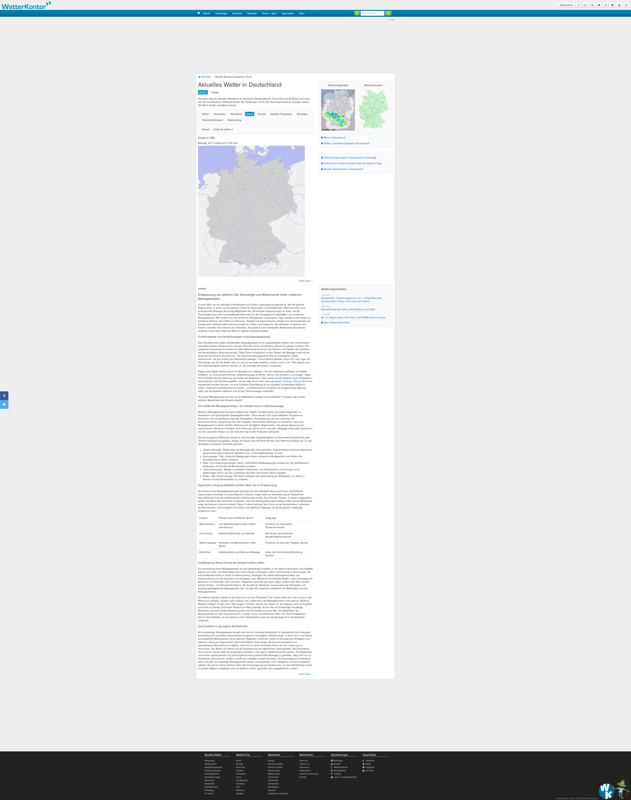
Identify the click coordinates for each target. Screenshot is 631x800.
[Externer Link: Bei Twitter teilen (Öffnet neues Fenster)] (4, 404)
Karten (202, 92)
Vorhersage (221, 13)
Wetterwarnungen (213, 777)
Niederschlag (234, 120)
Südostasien (273, 786)
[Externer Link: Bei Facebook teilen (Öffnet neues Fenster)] (4, 395)
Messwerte (209, 783)
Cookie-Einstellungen (309, 773)
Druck (250, 114)
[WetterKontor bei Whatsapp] (626, 4)
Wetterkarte (210, 760)
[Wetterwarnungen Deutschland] (373, 109)
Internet (337, 763)
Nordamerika (274, 770)
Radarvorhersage (212, 770)
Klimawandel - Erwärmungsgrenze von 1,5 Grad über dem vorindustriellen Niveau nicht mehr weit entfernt (351, 299)
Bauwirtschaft (340, 770)
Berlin (238, 760)
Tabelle (215, 92)
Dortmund (240, 767)
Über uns (303, 760)
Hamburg (240, 783)
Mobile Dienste (340, 767)
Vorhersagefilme (212, 773)
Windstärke (236, 114)
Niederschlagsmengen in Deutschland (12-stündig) (349, 157)
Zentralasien (273, 783)
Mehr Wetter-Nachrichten (336, 322)
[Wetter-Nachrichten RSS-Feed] (592, 4)
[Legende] (578, 4)
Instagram (370, 767)
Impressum (304, 767)
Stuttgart (240, 793)
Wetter (205, 114)
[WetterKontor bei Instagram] (612, 4)
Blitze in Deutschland (334, 137)
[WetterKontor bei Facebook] (606, 4)
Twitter (368, 763)
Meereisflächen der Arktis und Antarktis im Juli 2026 (348, 309)
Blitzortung (209, 780)
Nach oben (305, 280)
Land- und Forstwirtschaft (345, 777)
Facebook (370, 760)
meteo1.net (304, 763)
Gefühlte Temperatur (281, 114)
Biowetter (252, 13)
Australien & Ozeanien (278, 793)
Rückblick (237, 13)
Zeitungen (338, 760)
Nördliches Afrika (275, 763)
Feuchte (261, 114)
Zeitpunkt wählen (223, 129)
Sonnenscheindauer (212, 120)
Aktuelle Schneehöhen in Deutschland (343, 169)
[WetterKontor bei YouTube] (619, 4)
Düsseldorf (241, 773)
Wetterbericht (210, 763)
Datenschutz (566, 5)
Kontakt (302, 777)
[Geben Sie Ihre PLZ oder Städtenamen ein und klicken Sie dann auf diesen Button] (388, 13)
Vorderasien (273, 780)
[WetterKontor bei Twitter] (599, 4)
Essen (239, 777)
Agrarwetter (288, 13)
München (240, 790)
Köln (238, 786)
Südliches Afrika (275, 767)
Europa (271, 760)
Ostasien (272, 790)
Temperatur (220, 114)
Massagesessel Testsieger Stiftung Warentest (288, 381)
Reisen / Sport (269, 13)
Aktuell (206, 13)
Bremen (239, 763)
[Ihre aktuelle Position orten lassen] (357, 13)
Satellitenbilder (211, 786)
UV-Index (209, 793)
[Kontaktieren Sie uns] (585, 4)
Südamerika (273, 777)
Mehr (302, 13)
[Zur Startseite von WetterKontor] (198, 13)
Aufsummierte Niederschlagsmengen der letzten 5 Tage (352, 163)
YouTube (370, 770)
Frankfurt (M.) (242, 780)
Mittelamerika (274, 773)
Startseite (205, 76)
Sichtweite (302, 114)
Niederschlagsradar (213, 767)
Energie (337, 773)
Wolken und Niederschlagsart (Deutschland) (346, 143)
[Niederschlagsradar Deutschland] (338, 109)
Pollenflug (209, 790)
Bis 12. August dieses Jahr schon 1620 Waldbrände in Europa (353, 317)
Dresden (240, 770)
